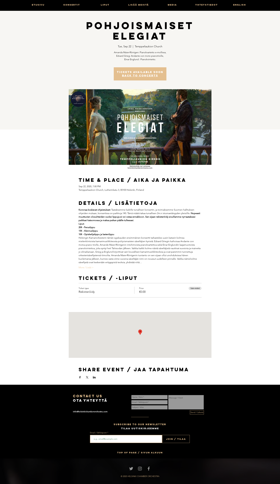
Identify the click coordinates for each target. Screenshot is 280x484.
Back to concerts (140, 75)
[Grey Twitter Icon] (131, 468)
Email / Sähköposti (98, 433)
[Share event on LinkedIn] (94, 377)
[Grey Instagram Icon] (139, 468)
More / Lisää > (86, 267)
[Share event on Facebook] (80, 377)
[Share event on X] (87, 377)
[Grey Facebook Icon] (148, 468)
